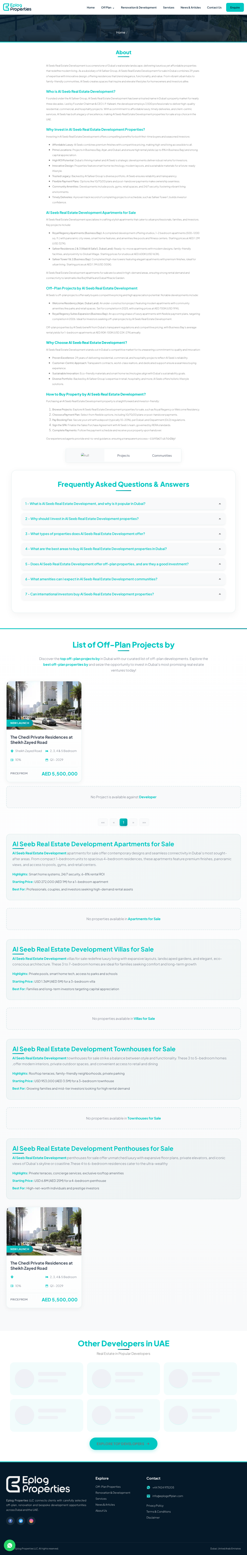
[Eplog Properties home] (17, 7)
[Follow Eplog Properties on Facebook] (10, 398)
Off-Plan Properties (108, 363)
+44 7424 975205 (163, 364)
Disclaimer (153, 394)
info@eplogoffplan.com (167, 373)
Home (91, 7)
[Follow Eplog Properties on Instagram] (31, 398)
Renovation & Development (139, 7)
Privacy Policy (154, 382)
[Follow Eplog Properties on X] (21, 398)
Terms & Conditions (158, 388)
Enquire (235, 7)
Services (168, 7)
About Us (101, 387)
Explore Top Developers (120, 321)
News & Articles (191, 7)
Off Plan (108, 7)
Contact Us (214, 7)
